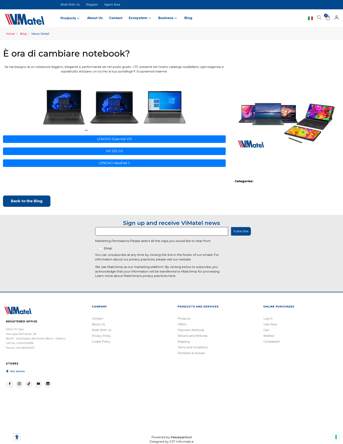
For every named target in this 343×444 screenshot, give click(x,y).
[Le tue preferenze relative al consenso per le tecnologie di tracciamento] (336, 437)
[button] (336, 18)
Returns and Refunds (192, 336)
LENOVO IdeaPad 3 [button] (114, 163)
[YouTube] (38, 384)
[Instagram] (19, 384)
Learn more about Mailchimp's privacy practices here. (135, 276)
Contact (115, 18)
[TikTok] (29, 384)
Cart (266, 330)
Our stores (17, 371)
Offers (182, 324)
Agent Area (112, 4)
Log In (268, 318)
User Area (270, 324)
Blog (188, 18)
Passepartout (181, 437)
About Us (95, 18)
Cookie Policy (101, 341)
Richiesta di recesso (191, 353)
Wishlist (268, 336)
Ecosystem (138, 18)
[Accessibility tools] (17, 437)
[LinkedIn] (48, 384)
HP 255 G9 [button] (114, 151)
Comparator (271, 341)
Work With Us (70, 4)
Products (184, 318)
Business (166, 18)
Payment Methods (191, 330)
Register (92, 4)
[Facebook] (9, 384)
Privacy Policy (101, 336)
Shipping (184, 341)
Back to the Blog (26, 201)
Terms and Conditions (193, 347)
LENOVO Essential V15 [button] (114, 139)
